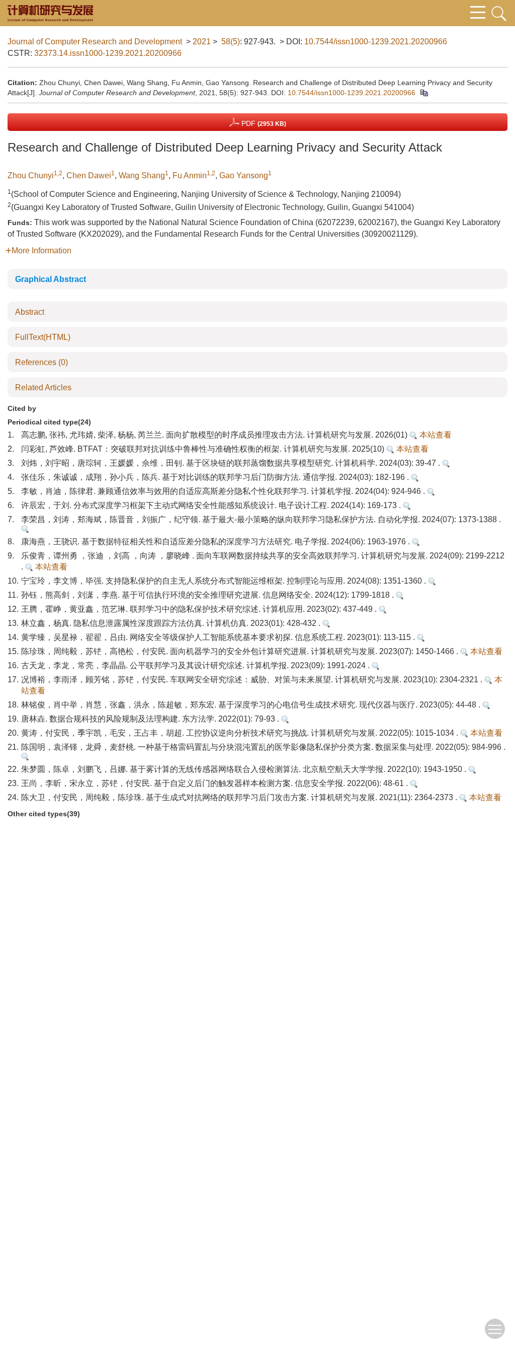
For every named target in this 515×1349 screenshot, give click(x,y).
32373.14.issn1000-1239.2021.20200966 (108, 53)
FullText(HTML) (42, 337)
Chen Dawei (88, 175)
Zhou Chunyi (31, 175)
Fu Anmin (190, 175)
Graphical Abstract (50, 279)
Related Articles (43, 387)
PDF (262, 123)
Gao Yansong (243, 175)
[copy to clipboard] (423, 93)
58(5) (230, 41)
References (41, 362)
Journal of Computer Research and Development (95, 41)
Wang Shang (142, 175)
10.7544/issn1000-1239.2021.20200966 (375, 41)
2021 (202, 41)
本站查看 (434, 435)
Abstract (29, 312)
